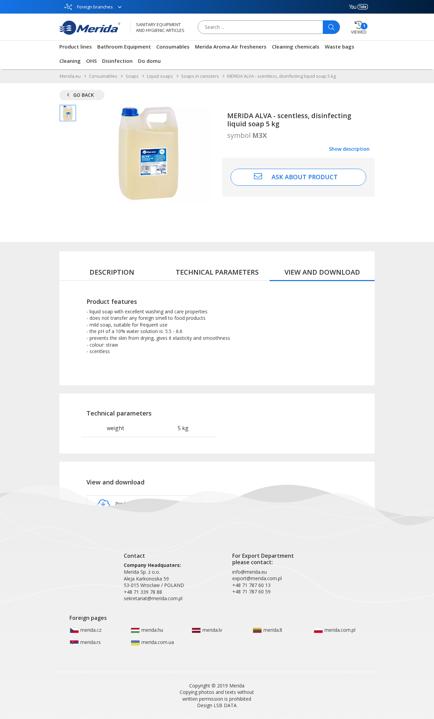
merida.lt (272, 630)
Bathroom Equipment (124, 46)
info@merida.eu (249, 572)
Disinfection (117, 60)
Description (112, 272)
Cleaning (70, 60)
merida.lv (211, 630)
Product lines (75, 46)
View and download (322, 272)
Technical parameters (217, 272)
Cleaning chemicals (295, 46)
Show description (349, 149)
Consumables (173, 46)
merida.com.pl (339, 630)
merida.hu (151, 630)
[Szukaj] (331, 27)
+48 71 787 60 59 (251, 591)
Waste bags (339, 46)
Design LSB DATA (217, 705)
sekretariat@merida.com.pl (153, 598)
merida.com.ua (157, 642)
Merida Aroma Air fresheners (231, 46)
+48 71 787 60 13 (251, 585)
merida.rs (90, 642)
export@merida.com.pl (257, 578)
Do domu (149, 60)
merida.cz (90, 630)
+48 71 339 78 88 (143, 592)
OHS (91, 60)
